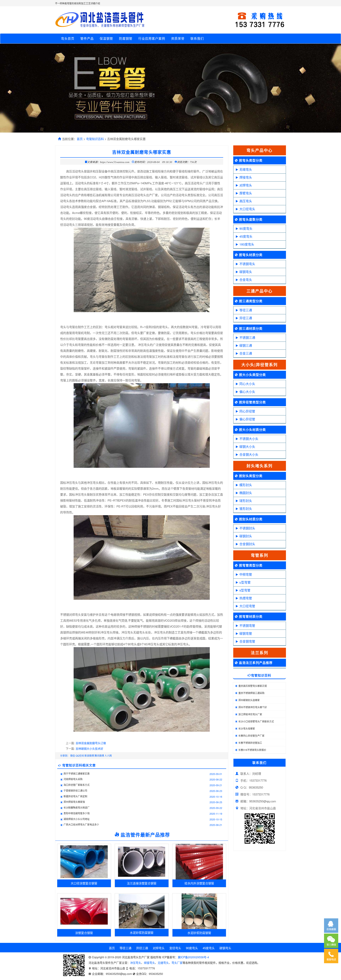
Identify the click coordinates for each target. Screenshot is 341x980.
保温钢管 (106, 38)
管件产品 (87, 38)
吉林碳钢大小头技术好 (89, 748)
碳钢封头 (245, 536)
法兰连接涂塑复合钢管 (141, 883)
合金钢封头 (247, 544)
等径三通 (245, 310)
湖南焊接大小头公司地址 (77, 819)
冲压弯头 (135, 963)
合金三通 (245, 353)
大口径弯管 (247, 606)
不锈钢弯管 (247, 625)
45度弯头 (245, 236)
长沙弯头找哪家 (246, 728)
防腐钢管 (125, 38)
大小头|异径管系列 (259, 364)
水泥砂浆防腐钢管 (142, 932)
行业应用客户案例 (151, 38)
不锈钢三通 (247, 337)
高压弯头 (245, 201)
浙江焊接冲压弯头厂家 (250, 714)
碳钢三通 (245, 345)
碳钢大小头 (247, 446)
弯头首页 (67, 38)
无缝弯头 (245, 169)
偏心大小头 (247, 391)
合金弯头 (245, 279)
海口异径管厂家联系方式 (77, 784)
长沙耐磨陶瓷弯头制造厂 (77, 807)
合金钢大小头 (248, 454)
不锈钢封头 (247, 528)
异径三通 (245, 318)
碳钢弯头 (245, 271)
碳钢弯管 (245, 633)
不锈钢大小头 (248, 438)
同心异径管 (247, 411)
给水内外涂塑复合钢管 (199, 883)
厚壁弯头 (245, 193)
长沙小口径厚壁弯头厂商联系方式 (256, 721)
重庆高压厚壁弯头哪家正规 (252, 685)
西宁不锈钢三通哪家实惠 (77, 773)
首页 (80, 139)
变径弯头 (175, 948)
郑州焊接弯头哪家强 (74, 801)
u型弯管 (245, 582)
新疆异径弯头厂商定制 (75, 796)
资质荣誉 (178, 38)
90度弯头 (245, 228)
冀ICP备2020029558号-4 (193, 957)
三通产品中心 (259, 291)
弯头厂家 (177, 963)
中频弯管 (245, 574)
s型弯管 (244, 590)
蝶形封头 (245, 485)
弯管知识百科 (95, 139)
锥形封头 (245, 508)
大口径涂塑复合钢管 (84, 883)
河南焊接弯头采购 (73, 779)
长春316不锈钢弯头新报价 (252, 749)
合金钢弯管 (247, 641)
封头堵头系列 (259, 466)
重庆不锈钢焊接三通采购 (251, 693)
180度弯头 (246, 244)
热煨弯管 (245, 598)
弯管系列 (259, 555)
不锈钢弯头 (247, 264)
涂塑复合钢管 (84, 933)
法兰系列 (259, 652)
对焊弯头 (245, 185)
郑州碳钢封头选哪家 (249, 700)
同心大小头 (247, 383)
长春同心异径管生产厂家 (251, 735)
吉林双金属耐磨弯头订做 (91, 743)
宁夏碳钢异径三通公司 (75, 790)
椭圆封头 (245, 492)
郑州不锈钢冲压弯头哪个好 (252, 707)
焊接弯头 (245, 177)
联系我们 (197, 38)
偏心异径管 (247, 419)
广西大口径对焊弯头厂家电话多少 (81, 824)
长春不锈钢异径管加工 (250, 742)
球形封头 (245, 500)
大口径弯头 (247, 209)
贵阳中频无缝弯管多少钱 (77, 813)
